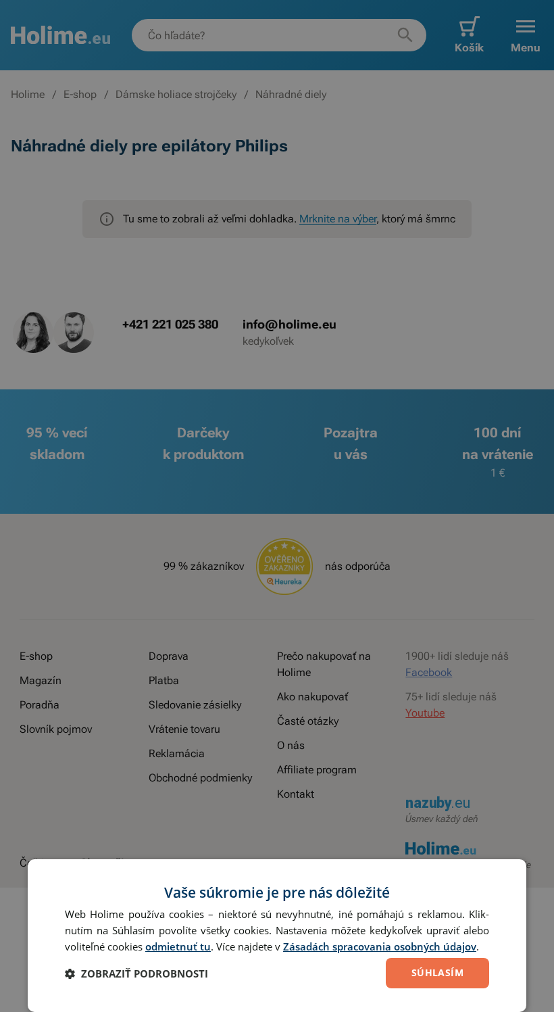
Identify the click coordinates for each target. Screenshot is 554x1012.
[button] (136, 973)
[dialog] (277, 935)
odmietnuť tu (178, 946)
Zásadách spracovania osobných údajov (379, 946)
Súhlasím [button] (437, 972)
